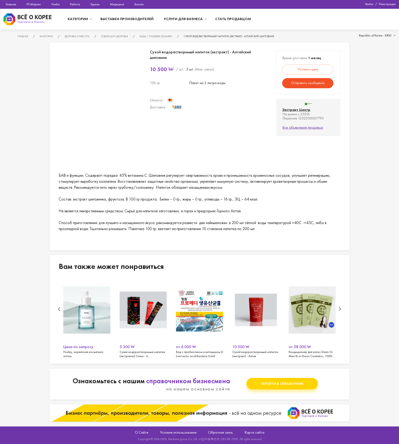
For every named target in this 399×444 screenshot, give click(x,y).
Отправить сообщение (307, 83)
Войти (369, 4)
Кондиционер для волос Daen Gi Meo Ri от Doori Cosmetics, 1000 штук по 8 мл (312, 318)
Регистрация (387, 4)
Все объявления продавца (302, 127)
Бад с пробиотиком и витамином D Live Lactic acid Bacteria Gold (199, 318)
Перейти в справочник (282, 383)
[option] (86, 318)
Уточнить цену (308, 69)
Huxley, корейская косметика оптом (86, 318)
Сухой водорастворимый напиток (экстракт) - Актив (255, 318)
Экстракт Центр (296, 109)
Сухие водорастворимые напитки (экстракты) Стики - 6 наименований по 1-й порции (143, 318)
